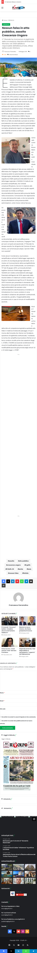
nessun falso (13, 573)
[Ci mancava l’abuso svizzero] (18, 867)
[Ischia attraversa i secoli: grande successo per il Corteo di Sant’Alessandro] (30, 874)
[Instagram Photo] (7, 823)
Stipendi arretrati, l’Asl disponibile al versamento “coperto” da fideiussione (27, 651)
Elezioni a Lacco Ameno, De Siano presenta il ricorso (25, 629)
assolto (11, 561)
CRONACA (11, 20)
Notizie (25, 573)
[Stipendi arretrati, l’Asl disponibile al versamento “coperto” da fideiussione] (27, 642)
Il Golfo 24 (10, 569)
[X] (8, 581)
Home (5, 20)
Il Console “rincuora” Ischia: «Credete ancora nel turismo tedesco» (9, 630)
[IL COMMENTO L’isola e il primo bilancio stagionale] (18, 881)
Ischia (21, 569)
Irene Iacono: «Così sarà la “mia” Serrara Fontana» (9, 650)
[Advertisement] (18, 434)
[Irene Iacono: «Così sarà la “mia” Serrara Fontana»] (10, 642)
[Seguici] (34, 819)
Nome (2, 693)
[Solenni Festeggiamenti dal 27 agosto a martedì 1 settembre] (6, 874)
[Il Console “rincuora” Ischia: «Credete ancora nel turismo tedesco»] (10, 620)
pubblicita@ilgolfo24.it (8, 921)
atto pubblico (24, 561)
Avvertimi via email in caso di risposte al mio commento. (19, 717)
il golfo (27, 565)
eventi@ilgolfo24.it (7, 915)
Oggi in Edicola (6, 739)
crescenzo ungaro (14, 565)
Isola (29, 569)
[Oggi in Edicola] (18, 791)
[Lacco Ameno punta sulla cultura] (6, 881)
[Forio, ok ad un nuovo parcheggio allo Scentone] (30, 881)
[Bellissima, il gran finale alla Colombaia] (18, 874)
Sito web (2, 709)
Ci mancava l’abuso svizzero (13, 2)
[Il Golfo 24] (18, 7)
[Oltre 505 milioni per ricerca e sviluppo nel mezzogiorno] (30, 867)
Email (2, 701)
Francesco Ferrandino (10, 51)
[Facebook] (4, 581)
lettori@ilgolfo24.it (6, 908)
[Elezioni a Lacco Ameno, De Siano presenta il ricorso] (27, 620)
